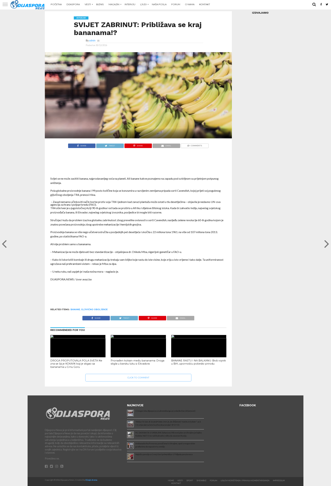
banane (75, 309)
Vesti (88, 4)
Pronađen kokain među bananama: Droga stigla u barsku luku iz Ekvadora (137, 362)
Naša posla (159, 4)
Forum (175, 4)
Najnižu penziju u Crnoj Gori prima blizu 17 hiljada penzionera (164, 454)
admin (92, 40)
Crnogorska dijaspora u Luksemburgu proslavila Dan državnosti (165, 411)
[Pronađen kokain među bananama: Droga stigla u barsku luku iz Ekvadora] (138, 337)
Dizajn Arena (91, 480)
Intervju (130, 4)
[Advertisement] (138, 164)
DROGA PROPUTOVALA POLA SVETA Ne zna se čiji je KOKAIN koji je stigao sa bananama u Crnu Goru (76, 364)
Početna (56, 4)
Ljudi (143, 4)
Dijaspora (73, 4)
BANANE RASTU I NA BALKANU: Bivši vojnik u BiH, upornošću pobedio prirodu (198, 362)
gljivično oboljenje (94, 309)
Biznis (100, 4)
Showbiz (201, 480)
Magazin (114, 4)
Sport (189, 480)
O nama (189, 4)
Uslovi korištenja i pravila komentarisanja (245, 480)
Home (171, 480)
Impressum (279, 480)
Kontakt (204, 4)
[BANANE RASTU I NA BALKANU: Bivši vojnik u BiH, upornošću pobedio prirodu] (198, 337)
